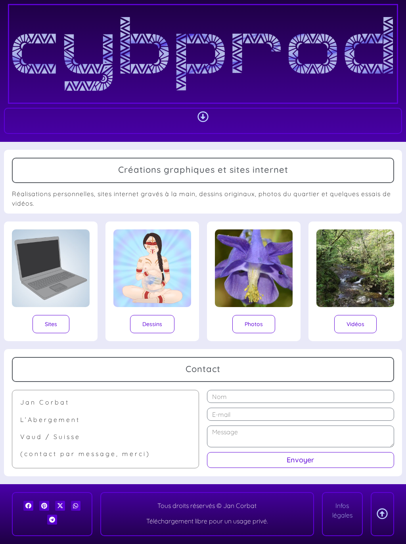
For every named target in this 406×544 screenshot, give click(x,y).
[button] (203, 117)
